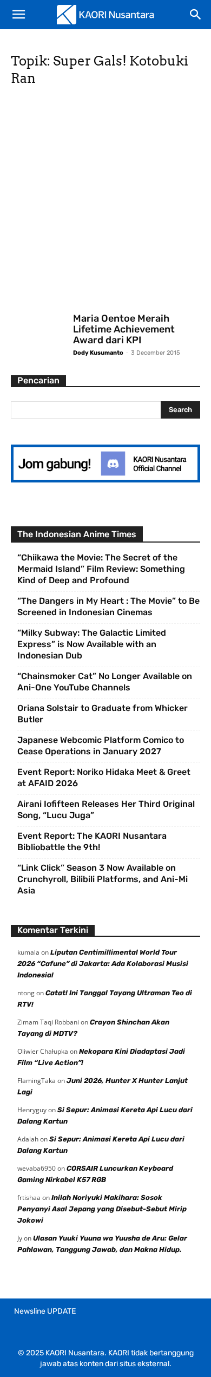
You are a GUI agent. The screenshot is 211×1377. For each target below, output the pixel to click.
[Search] (196, 14)
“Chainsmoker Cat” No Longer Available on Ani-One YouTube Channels (104, 682)
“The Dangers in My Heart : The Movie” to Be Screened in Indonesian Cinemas (108, 606)
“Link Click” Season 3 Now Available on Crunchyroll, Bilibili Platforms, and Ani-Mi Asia (102, 879)
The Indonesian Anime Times (76, 534)
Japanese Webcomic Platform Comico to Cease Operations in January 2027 (100, 745)
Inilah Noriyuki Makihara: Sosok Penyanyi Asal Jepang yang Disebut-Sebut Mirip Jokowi (102, 1208)
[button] (18, 14)
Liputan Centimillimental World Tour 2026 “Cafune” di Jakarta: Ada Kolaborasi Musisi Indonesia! (102, 963)
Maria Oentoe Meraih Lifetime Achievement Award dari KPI (124, 329)
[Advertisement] (105, 203)
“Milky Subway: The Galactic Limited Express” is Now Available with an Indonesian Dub (91, 644)
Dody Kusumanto (98, 352)
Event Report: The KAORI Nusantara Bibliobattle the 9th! (92, 841)
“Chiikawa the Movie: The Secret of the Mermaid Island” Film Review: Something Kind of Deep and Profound (101, 568)
